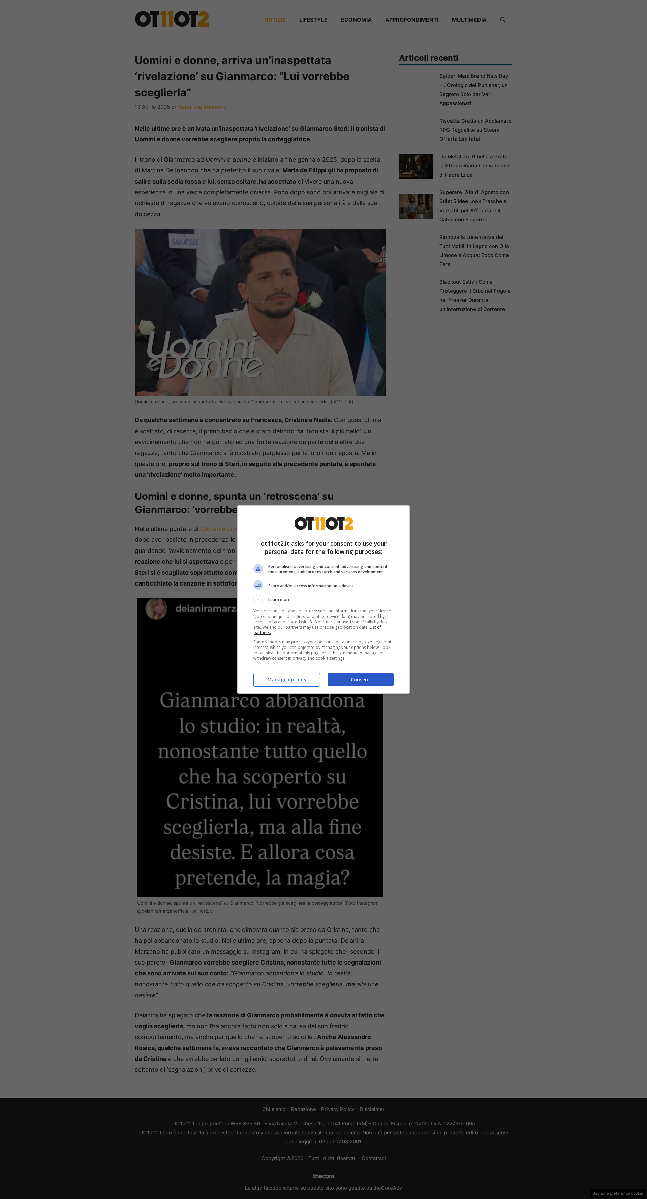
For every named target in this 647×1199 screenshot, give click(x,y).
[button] (323, 599)
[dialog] (323, 599)
